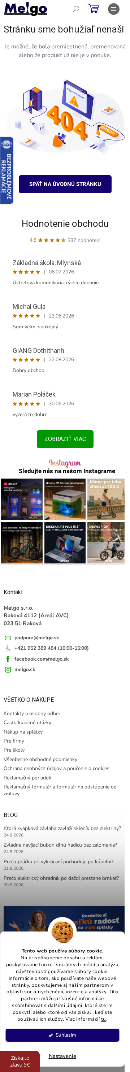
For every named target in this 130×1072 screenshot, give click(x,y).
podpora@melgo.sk (36, 637)
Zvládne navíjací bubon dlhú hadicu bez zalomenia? (60, 845)
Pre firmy (14, 741)
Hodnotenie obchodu (65, 223)
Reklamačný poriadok (27, 777)
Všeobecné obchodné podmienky (40, 759)
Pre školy (14, 750)
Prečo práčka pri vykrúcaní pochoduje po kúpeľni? (58, 861)
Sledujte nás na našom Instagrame (67, 471)
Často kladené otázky (27, 722)
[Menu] (114, 9)
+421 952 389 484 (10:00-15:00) (51, 648)
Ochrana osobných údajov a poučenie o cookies (56, 768)
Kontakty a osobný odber (32, 713)
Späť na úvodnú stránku (65, 184)
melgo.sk (24, 669)
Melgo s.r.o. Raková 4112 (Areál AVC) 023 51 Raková (36, 615)
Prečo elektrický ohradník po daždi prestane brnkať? (61, 878)
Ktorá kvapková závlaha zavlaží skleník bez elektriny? (62, 828)
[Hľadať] (76, 9)
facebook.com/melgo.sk (41, 659)
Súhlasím (66, 1035)
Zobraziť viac (65, 439)
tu (103, 1019)
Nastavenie (62, 1056)
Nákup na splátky (23, 732)
